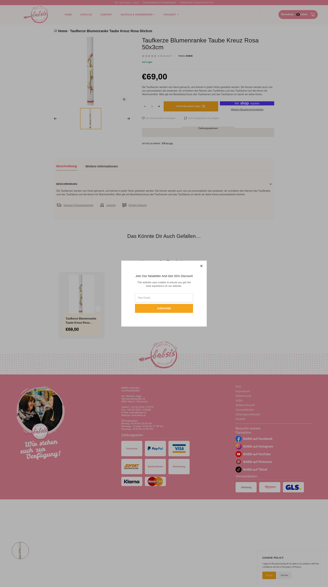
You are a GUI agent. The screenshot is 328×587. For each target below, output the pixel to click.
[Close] (201, 266)
